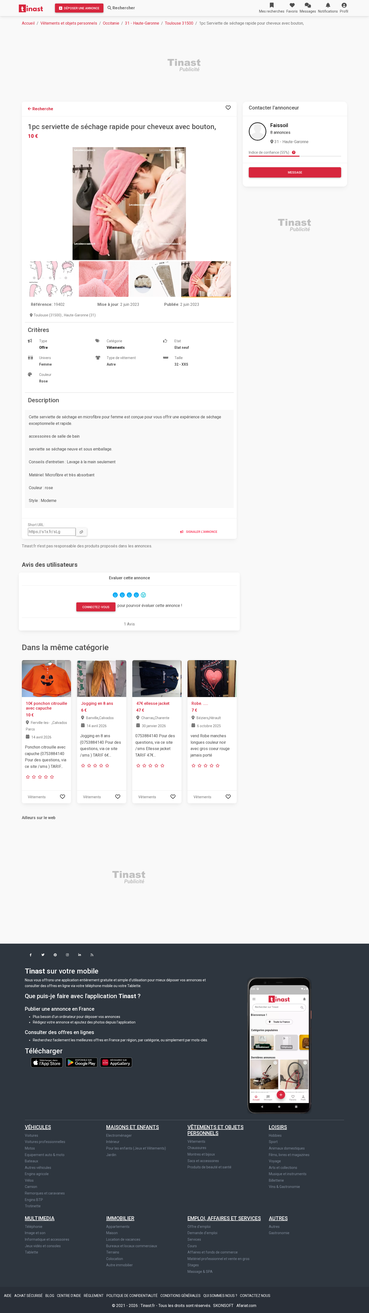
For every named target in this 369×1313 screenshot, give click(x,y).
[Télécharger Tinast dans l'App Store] (47, 1062)
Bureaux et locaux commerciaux (131, 1246)
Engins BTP (34, 1200)
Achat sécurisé (28, 1296)
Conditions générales (180, 1296)
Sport (273, 1142)
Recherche (42, 108)
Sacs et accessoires (203, 1161)
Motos (30, 1148)
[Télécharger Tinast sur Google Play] (82, 1062)
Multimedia (39, 1218)
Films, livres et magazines (289, 1155)
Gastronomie (279, 1233)
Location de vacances (123, 1239)
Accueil (28, 23)
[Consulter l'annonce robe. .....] (212, 678)
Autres (278, 1218)
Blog (50, 1296)
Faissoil (279, 125)
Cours (192, 1246)
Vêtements (196, 1141)
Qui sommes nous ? (220, 1296)
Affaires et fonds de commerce (213, 1252)
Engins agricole (37, 1174)
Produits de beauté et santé (209, 1167)
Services (194, 1239)
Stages (193, 1265)
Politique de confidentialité (132, 1296)
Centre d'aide (69, 1296)
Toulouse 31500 (179, 23)
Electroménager (119, 1135)
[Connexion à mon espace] (228, 107)
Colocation (114, 1259)
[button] (344, 8)
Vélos (29, 1180)
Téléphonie (33, 1227)
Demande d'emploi (202, 1233)
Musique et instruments (287, 1174)
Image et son (35, 1233)
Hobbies (275, 1135)
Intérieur (112, 1142)
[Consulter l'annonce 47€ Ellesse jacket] (156, 678)
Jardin (111, 1155)
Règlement (94, 1296)
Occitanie (111, 23)
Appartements (118, 1227)
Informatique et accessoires (47, 1239)
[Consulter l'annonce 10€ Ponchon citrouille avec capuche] (46, 678)
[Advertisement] (172, 66)
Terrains (112, 1252)
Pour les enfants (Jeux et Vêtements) (136, 1148)
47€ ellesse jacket (152, 703)
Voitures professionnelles (45, 1142)
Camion (31, 1187)
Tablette (31, 1252)
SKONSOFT (223, 1305)
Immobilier (120, 1218)
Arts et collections (283, 1168)
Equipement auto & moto (45, 1155)
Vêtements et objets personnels (68, 23)
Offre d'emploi (199, 1227)
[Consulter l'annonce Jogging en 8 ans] (101, 678)
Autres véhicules (38, 1168)
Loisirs (278, 1127)
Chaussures (197, 1148)
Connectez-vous (95, 607)
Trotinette (33, 1206)
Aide (8, 1296)
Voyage (275, 1161)
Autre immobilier (119, 1265)
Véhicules (38, 1127)
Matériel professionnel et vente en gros (219, 1259)
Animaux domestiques (287, 1148)
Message (295, 172)
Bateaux (31, 1161)
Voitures (31, 1135)
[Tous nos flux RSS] (92, 955)
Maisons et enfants (132, 1127)
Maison (112, 1233)
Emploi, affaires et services (224, 1218)
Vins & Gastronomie (284, 1187)
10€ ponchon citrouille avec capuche (46, 706)
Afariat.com (246, 1305)
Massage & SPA (200, 1272)
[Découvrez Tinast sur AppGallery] (116, 1062)
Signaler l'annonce (201, 532)
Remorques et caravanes (45, 1193)
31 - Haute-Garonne (142, 23)
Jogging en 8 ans (97, 703)
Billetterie (276, 1180)
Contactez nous (255, 1296)
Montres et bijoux (201, 1154)
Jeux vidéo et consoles (43, 1246)
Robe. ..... (200, 703)
